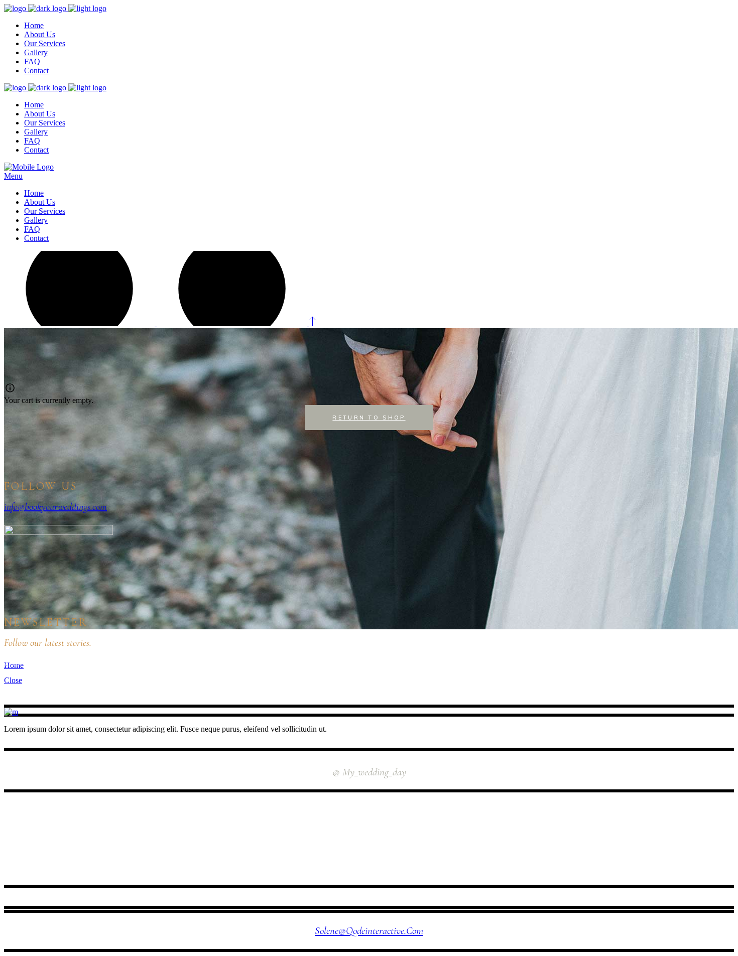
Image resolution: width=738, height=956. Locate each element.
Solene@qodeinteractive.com (369, 930)
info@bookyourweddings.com (55, 507)
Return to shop (368, 417)
